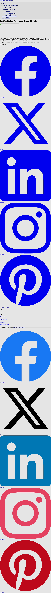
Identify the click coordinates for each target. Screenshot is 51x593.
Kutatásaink (7, 7)
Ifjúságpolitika (7, 11)
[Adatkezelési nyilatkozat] (21, 327)
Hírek (4, 3)
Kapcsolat (6, 18)
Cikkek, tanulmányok (10, 5)
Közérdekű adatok (9, 16)
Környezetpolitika (9, 14)
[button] (6, 307)
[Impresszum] (15, 327)
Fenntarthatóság (8, 9)
